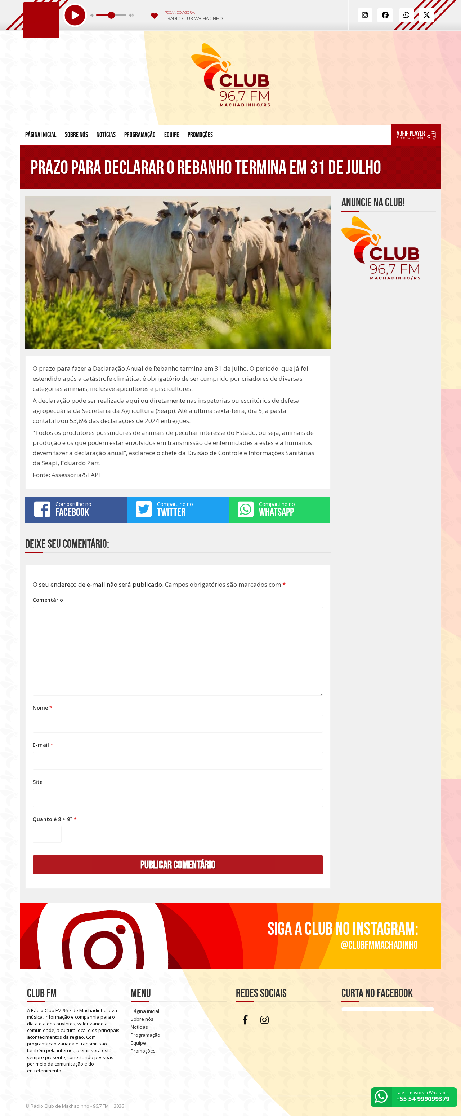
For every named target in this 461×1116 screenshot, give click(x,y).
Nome (42, 707)
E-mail (43, 744)
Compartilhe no (73, 509)
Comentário (48, 599)
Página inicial (40, 134)
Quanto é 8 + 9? (55, 819)
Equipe (171, 134)
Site (37, 781)
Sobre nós (76, 134)
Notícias (106, 134)
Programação (140, 134)
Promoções (200, 134)
